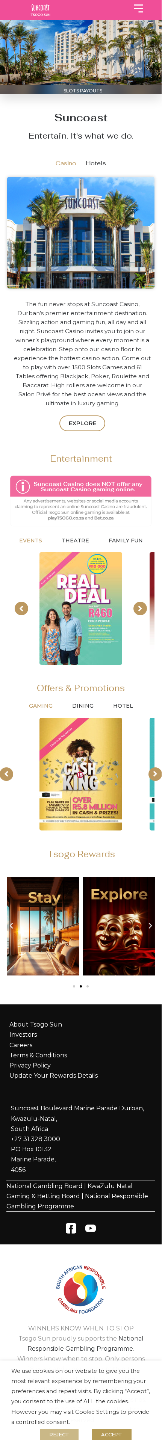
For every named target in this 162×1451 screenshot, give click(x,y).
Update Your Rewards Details (53, 1075)
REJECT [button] (59, 1434)
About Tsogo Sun (35, 1024)
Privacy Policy (30, 1065)
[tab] (66, 163)
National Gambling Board (44, 1186)
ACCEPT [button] (111, 1434)
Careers (20, 1045)
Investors (23, 1034)
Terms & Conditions (38, 1055)
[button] (11, 926)
